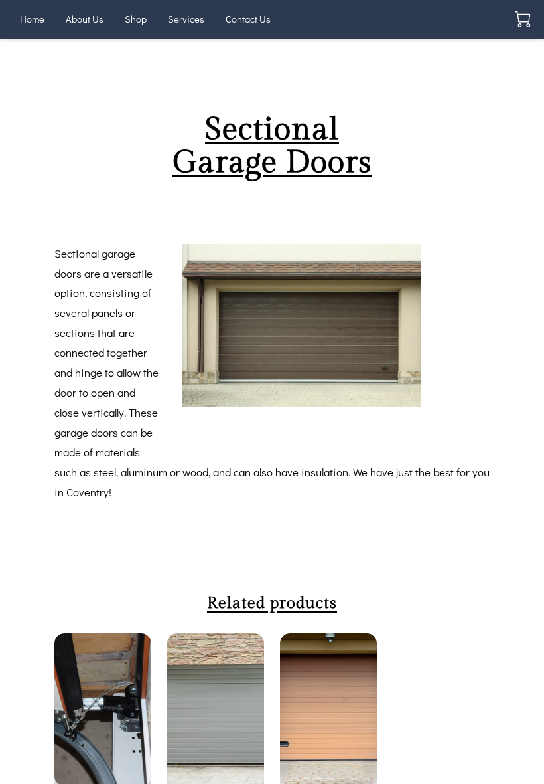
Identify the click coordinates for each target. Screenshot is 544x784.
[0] (523, 19)
